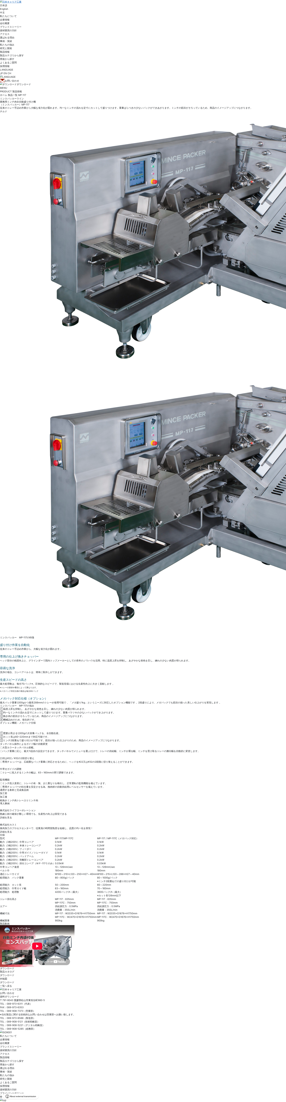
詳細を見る (6, 817)
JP (1, 73)
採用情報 (5, 1085)
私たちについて (8, 1035)
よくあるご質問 (8, 1082)
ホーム (3, 95)
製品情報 (5, 1057)
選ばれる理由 (7, 1068)
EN (5, 73)
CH (9, 73)
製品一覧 (12, 95)
